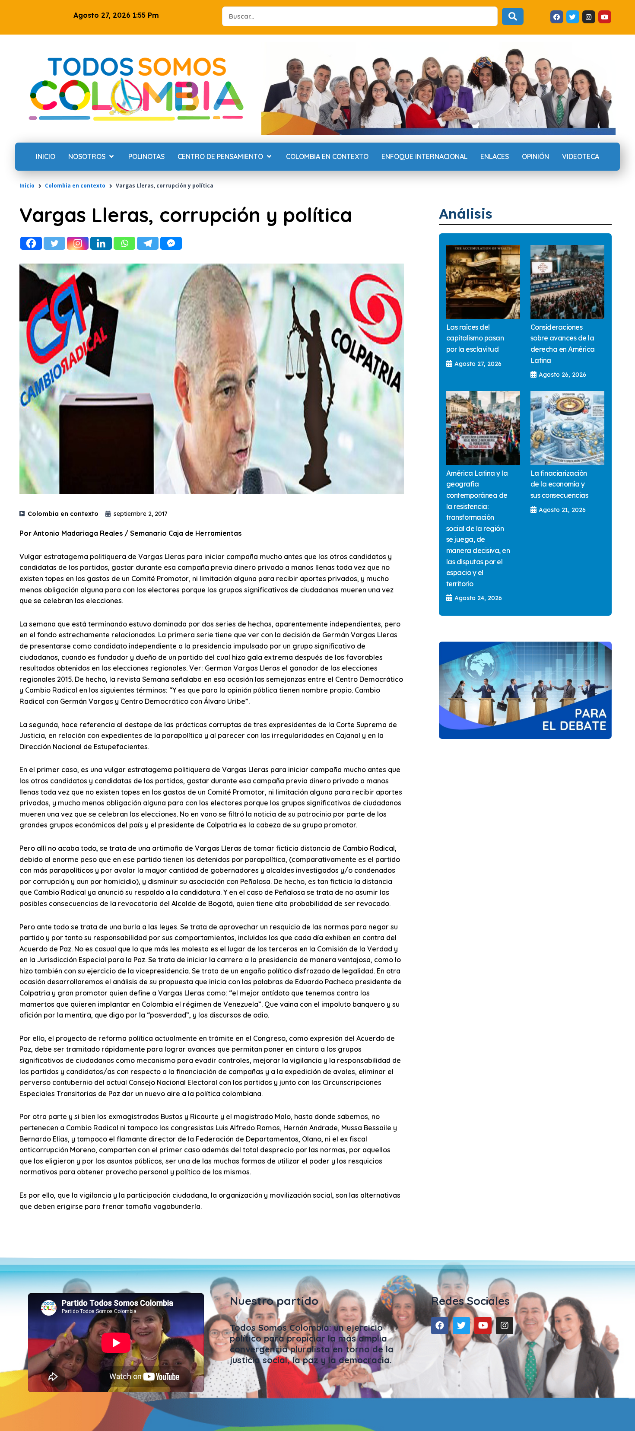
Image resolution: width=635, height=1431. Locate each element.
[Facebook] (31, 243)
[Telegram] (148, 243)
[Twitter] (54, 243)
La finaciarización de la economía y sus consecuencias (559, 484)
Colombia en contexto (75, 185)
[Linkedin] (101, 243)
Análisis (465, 213)
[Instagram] (78, 243)
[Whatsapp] (124, 243)
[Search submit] (513, 16)
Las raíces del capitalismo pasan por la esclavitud (475, 338)
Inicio (27, 185)
